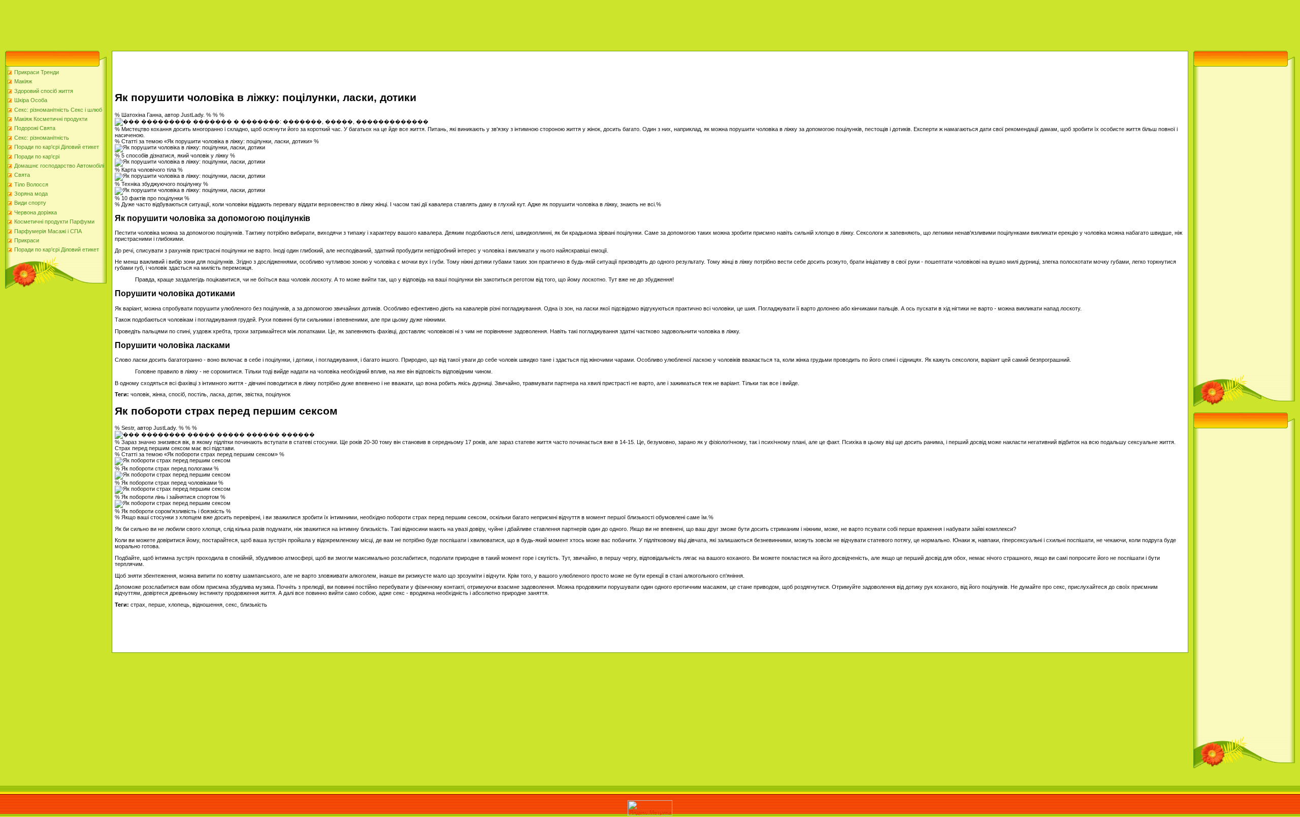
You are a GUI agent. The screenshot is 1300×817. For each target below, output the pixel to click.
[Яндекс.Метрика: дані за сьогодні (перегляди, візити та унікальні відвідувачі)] (650, 808)
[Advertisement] (185, 23)
